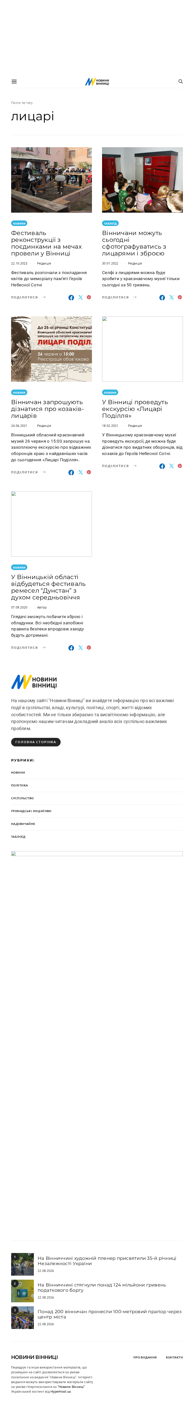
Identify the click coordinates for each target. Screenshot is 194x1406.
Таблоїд (110, 223)
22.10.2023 (19, 263)
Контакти (174, 1357)
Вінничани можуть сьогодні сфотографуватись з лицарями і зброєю (134, 243)
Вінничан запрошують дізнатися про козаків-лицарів (47, 408)
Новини (19, 223)
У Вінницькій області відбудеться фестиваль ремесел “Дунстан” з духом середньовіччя (48, 587)
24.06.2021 (19, 425)
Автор (42, 607)
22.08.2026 (46, 1270)
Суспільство (22, 798)
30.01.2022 (110, 263)
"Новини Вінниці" (71, 1387)
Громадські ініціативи (31, 811)
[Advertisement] (97, 38)
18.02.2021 (110, 425)
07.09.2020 (19, 607)
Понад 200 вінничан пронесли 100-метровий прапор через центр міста (110, 1314)
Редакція (44, 263)
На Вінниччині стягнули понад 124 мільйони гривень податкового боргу (102, 1287)
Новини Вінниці (34, 1357)
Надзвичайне (23, 824)
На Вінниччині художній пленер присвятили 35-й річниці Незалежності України (107, 1261)
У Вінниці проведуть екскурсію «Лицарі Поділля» (135, 408)
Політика (19, 785)
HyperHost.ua (61, 1391)
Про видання (145, 1357)
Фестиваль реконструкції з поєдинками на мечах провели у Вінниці (46, 243)
